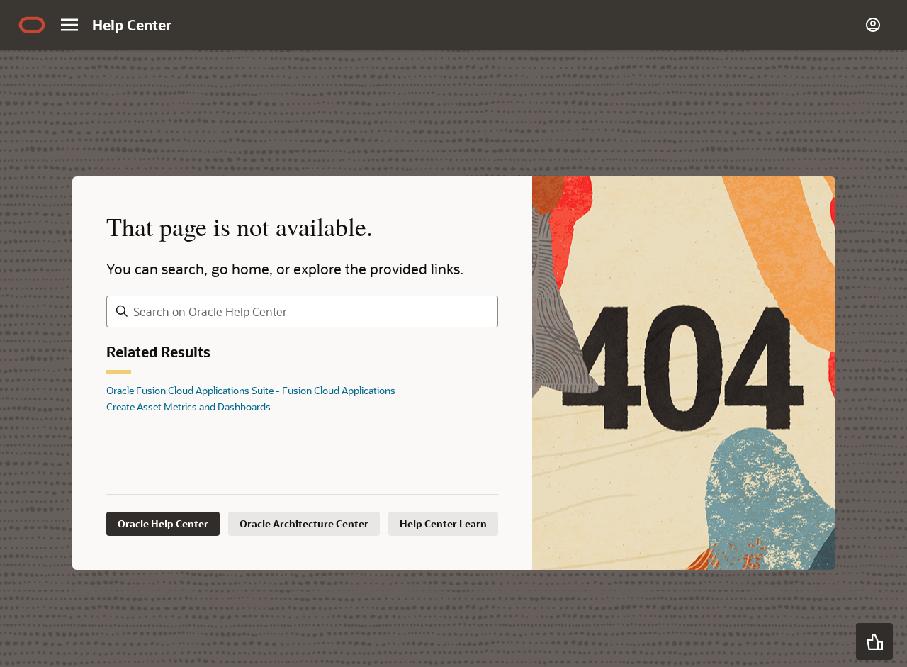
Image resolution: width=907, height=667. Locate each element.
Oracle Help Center (163, 523)
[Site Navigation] (69, 24)
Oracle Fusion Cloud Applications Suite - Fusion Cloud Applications (250, 390)
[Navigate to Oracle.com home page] (32, 25)
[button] (874, 641)
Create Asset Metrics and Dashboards (188, 406)
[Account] (873, 25)
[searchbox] (302, 311)
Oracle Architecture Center (304, 523)
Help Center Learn (443, 523)
